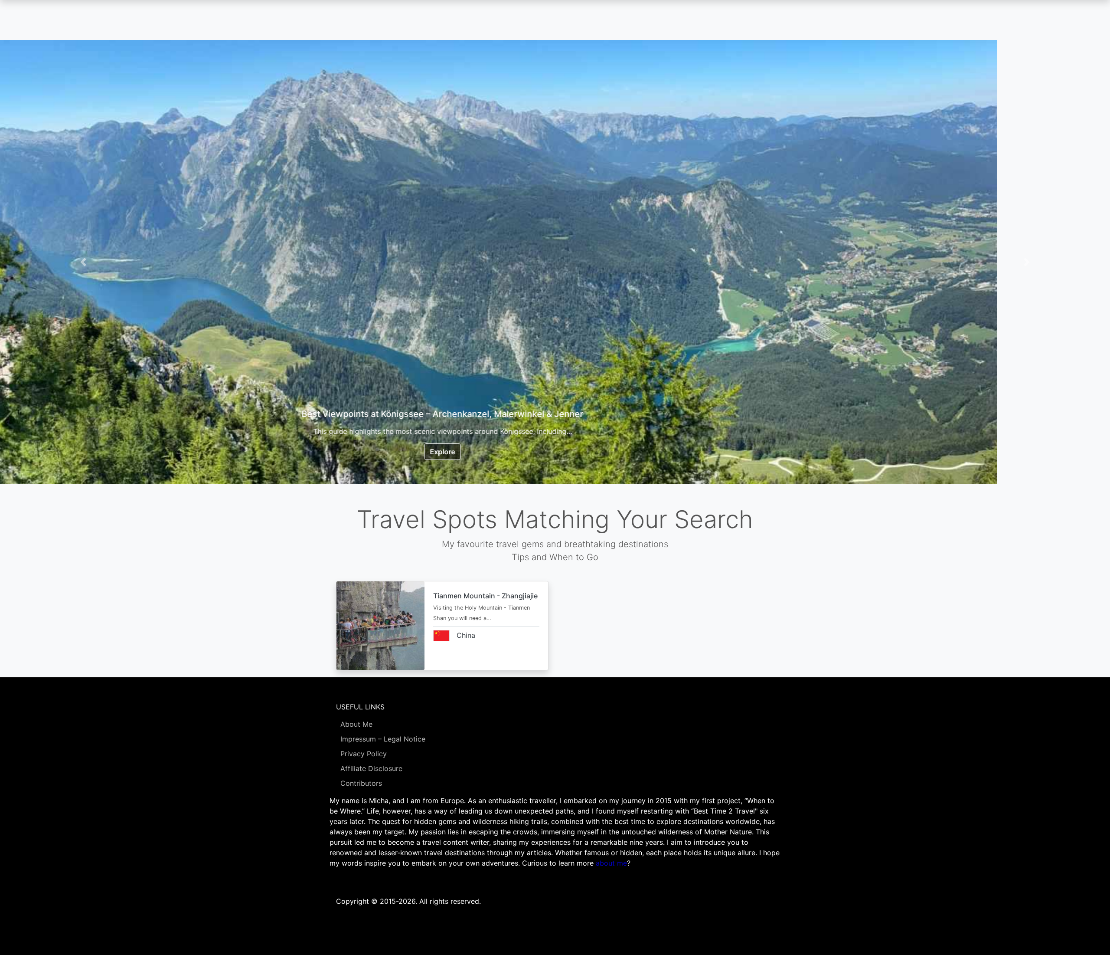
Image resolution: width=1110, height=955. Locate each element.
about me (611, 863)
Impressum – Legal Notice (382, 739)
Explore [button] (555, 451)
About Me (356, 724)
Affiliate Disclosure (371, 768)
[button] (83, 262)
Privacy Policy (363, 753)
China (466, 635)
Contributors (361, 783)
